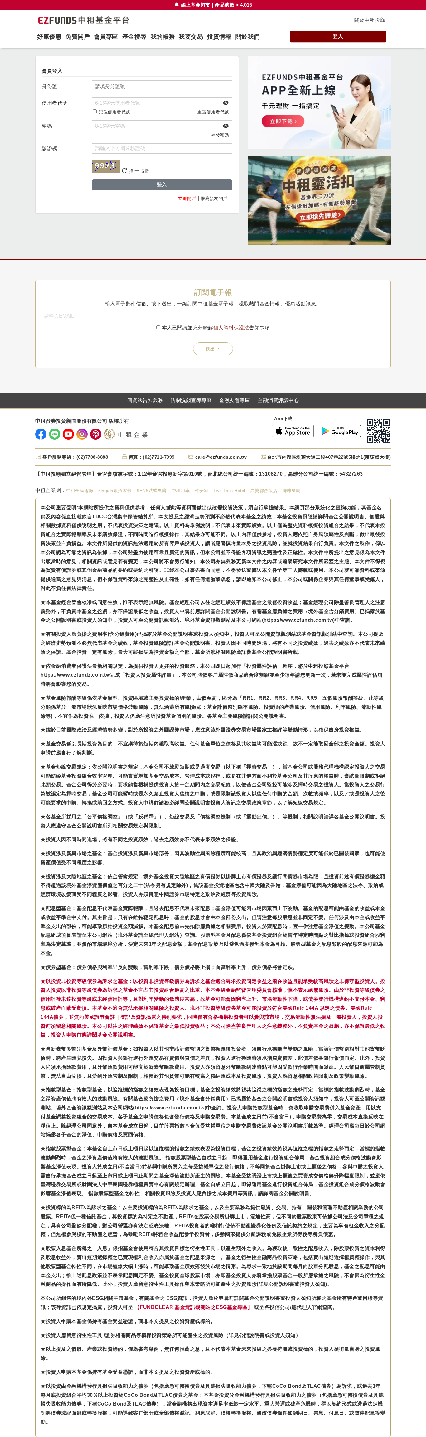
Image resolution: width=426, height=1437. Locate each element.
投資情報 (219, 36)
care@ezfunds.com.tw (221, 457)
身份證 (49, 86)
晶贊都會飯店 (264, 490)
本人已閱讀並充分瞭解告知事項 (216, 327)
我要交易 (191, 36)
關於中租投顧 (369, 20)
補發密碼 (220, 134)
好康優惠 (49, 36)
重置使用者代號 (213, 111)
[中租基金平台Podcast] (95, 434)
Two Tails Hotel (229, 490)
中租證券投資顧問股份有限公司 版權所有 (82, 421)
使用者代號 (55, 103)
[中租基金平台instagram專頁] (82, 434)
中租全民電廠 (79, 490)
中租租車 (181, 490)
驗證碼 (49, 148)
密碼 (47, 126)
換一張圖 (139, 171)
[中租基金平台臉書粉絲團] (40, 434)
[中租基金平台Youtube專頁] (68, 434)
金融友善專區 (234, 400)
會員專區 (106, 36)
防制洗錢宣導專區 (191, 400)
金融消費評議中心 (278, 400)
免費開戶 (77, 36)
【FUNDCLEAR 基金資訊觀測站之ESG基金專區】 (194, 1307)
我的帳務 (163, 36)
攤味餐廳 (292, 490)
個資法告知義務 (145, 400)
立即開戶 (187, 198)
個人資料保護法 (231, 327)
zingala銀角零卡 (115, 490)
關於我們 (247, 36)
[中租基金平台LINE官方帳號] (54, 434)
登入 (338, 36)
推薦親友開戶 (214, 198)
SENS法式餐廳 (152, 490)
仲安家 (202, 490)
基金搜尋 (134, 36)
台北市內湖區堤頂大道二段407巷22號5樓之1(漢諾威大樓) (329, 457)
